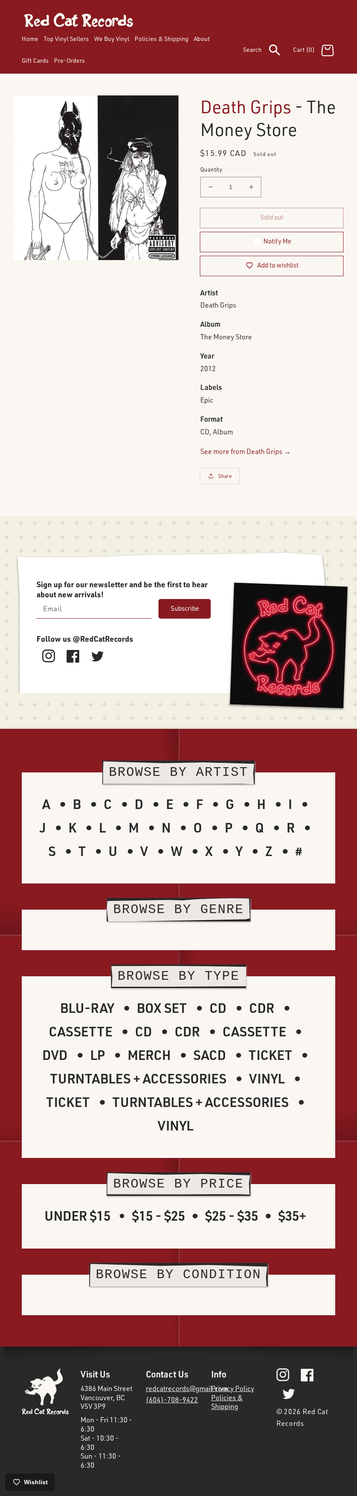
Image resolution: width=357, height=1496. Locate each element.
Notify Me (277, 241)
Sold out (271, 217)
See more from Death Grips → (245, 451)
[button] (268, 51)
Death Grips (245, 106)
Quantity (211, 169)
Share (225, 476)
